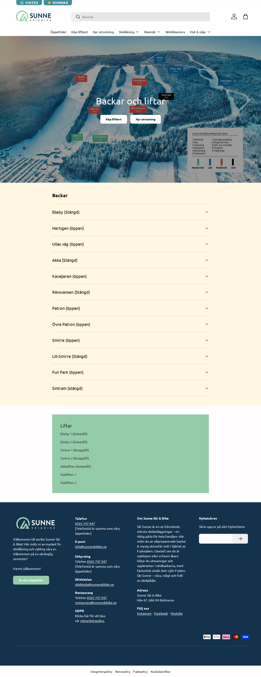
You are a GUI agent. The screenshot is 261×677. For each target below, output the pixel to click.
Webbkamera (175, 32)
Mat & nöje (198, 32)
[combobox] (140, 16)
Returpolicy (122, 671)
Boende (150, 32)
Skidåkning (126, 32)
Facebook (161, 613)
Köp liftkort (79, 32)
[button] (245, 16)
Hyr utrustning (103, 32)
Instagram (144, 613)
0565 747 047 (85, 523)
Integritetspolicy (101, 671)
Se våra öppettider (31, 580)
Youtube (176, 613)
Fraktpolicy (140, 671)
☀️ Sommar (57, 2)
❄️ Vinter (29, 2)
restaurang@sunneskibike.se (96, 602)
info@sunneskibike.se (91, 546)
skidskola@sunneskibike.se (94, 584)
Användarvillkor (160, 671)
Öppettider (58, 32)
